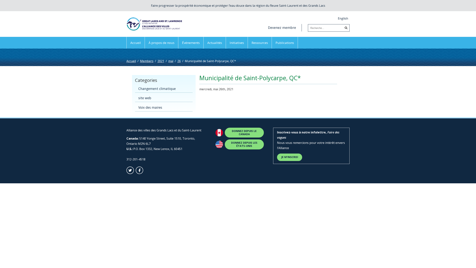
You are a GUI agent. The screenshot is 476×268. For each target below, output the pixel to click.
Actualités (214, 43)
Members (146, 61)
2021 (160, 61)
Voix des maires (150, 107)
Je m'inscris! (289, 157)
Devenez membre (282, 27)
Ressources (260, 43)
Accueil (135, 43)
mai (170, 61)
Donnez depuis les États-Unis (244, 144)
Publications (285, 43)
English (343, 18)
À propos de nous (161, 43)
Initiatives (237, 43)
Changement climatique (157, 88)
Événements (191, 43)
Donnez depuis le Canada (244, 132)
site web (144, 98)
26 (179, 61)
